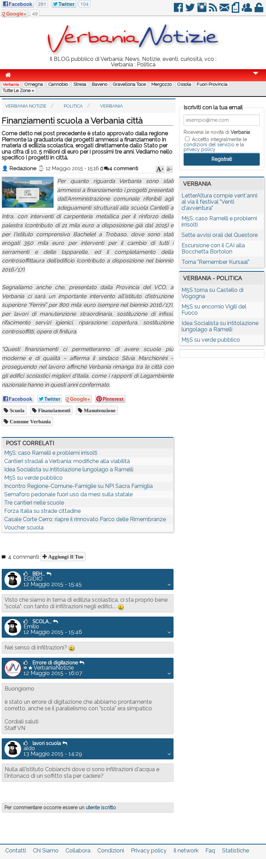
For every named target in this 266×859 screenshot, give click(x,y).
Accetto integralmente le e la (215, 144)
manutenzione (99, 410)
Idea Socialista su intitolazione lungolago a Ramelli (68, 469)
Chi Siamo (46, 850)
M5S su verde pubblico (33, 477)
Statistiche (235, 850)
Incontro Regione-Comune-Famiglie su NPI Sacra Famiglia (78, 486)
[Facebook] (179, 10)
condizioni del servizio (209, 144)
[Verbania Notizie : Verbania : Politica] (133, 53)
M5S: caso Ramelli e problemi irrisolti (50, 453)
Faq (210, 850)
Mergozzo (161, 84)
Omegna (34, 84)
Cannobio (58, 84)
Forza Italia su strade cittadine (42, 511)
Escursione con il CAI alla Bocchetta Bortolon (213, 248)
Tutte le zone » (18, 90)
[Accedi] (259, 10)
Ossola (184, 84)
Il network (186, 850)
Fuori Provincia (212, 84)
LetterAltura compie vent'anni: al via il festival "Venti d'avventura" (219, 201)
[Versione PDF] (236, 10)
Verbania (11, 84)
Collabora (77, 850)
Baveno (99, 84)
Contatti (15, 850)
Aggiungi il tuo (65, 556)
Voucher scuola (24, 527)
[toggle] (255, 78)
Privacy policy (149, 850)
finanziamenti (53, 410)
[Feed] (213, 10)
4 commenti (123, 168)
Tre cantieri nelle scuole (34, 502)
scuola (16, 410)
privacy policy (199, 149)
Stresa (79, 84)
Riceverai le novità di (217, 132)
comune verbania (29, 421)
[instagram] (202, 10)
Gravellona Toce (129, 84)
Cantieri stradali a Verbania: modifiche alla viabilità (67, 461)
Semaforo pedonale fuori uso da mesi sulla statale (68, 494)
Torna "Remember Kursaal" (215, 262)
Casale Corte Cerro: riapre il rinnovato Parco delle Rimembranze (85, 519)
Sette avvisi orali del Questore (219, 235)
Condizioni (110, 850)
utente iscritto (101, 807)
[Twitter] (190, 10)
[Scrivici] (225, 10)
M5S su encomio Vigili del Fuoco (213, 309)
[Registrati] (247, 10)
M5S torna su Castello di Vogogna (212, 293)
